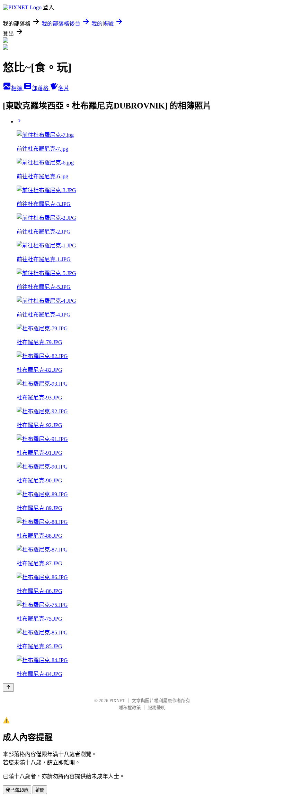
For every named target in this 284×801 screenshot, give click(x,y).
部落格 (41, 88)
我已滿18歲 (17, 790)
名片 (63, 88)
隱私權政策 (129, 707)
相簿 (17, 88)
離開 (39, 790)
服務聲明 (157, 707)
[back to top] (8, 687)
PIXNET (117, 700)
